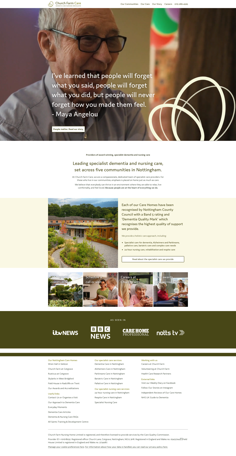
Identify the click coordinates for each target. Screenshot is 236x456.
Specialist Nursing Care (106, 402)
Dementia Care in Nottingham (109, 363)
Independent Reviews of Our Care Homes (161, 392)
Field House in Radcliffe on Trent (63, 383)
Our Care (145, 3)
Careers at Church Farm (152, 363)
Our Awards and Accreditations (63, 388)
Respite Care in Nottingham (108, 397)
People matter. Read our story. (68, 129)
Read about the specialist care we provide (153, 259)
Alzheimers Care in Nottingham (110, 368)
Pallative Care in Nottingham (109, 383)
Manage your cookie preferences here (66, 446)
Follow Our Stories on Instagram (157, 387)
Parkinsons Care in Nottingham (110, 373)
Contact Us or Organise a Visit (63, 397)
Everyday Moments (57, 407)
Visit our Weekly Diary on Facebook (158, 382)
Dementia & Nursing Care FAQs (63, 416)
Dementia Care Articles (59, 412)
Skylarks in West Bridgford (61, 378)
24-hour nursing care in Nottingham (112, 392)
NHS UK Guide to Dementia (154, 397)
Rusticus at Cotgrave (58, 373)
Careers (168, 3)
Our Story (157, 3)
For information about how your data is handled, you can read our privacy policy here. (126, 446)
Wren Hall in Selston (58, 363)
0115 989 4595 (181, 3)
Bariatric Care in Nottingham (109, 378)
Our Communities (129, 3)
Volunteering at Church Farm (155, 368)
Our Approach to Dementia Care (64, 402)
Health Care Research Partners (156, 373)
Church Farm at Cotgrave (60, 368)
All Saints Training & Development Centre (68, 421)
